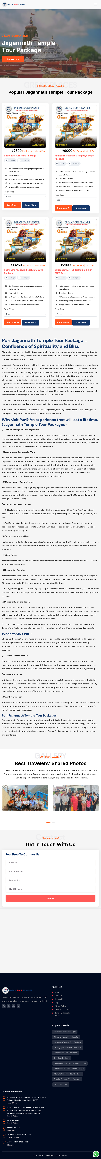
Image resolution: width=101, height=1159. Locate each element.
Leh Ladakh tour (60, 1084)
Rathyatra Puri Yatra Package (20, 155)
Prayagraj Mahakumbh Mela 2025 (67, 1047)
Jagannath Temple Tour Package (67, 1042)
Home (57, 992)
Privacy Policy (60, 1006)
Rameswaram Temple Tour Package (69, 1069)
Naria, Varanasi (13, 1120)
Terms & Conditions (62, 1009)
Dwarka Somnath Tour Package (67, 1079)
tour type (9, 192)
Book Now (12, 205)
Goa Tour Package (62, 1058)
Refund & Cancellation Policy (64, 1014)
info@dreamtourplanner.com (19, 1134)
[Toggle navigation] (95, 4)
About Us (58, 996)
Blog (56, 1003)
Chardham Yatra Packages (65, 1032)
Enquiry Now (13, 59)
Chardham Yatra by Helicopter (66, 1037)
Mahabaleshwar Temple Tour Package (70, 1063)
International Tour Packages (65, 1053)
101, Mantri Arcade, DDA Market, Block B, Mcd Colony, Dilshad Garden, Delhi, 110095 (26, 1098)
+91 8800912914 (13, 1127)
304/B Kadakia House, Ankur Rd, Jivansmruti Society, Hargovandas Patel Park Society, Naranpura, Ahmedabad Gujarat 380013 (25, 1110)
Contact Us (59, 999)
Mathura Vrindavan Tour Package (68, 1074)
